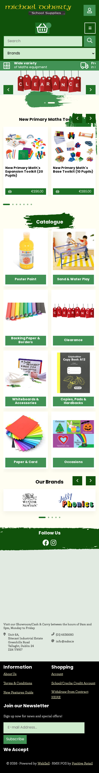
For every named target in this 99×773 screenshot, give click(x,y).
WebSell (44, 763)
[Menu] (90, 28)
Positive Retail (82, 763)
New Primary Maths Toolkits (49, 120)
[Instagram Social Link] (53, 543)
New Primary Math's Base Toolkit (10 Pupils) (73, 170)
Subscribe (15, 739)
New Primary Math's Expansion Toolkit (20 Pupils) (24, 172)
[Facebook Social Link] (47, 543)
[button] (8, 89)
